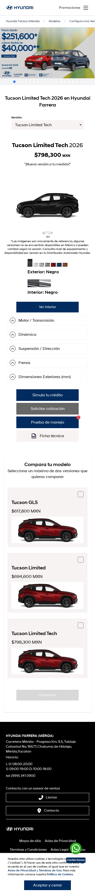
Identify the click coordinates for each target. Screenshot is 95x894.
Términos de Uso (50, 870)
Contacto (51, 810)
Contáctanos (76, 860)
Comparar (47, 695)
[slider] (47, 201)
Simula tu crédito (47, 395)
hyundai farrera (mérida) (23, 21)
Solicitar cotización (48, 408)
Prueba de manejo (47, 422)
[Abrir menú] (85, 7)
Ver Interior (47, 307)
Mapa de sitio (30, 841)
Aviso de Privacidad (60, 841)
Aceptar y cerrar (47, 885)
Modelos (54, 21)
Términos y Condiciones (28, 850)
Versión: (16, 117)
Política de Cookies (60, 874)
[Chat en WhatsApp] (76, 847)
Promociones (69, 8)
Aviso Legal (59, 850)
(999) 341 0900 (23, 776)
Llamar (51, 797)
